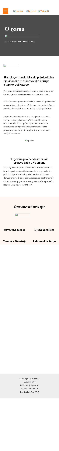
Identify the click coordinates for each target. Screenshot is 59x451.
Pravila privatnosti (29, 388)
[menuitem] (18, 11)
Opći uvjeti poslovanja (29, 378)
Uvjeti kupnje (30, 381)
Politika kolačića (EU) (29, 392)
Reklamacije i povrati (29, 385)
